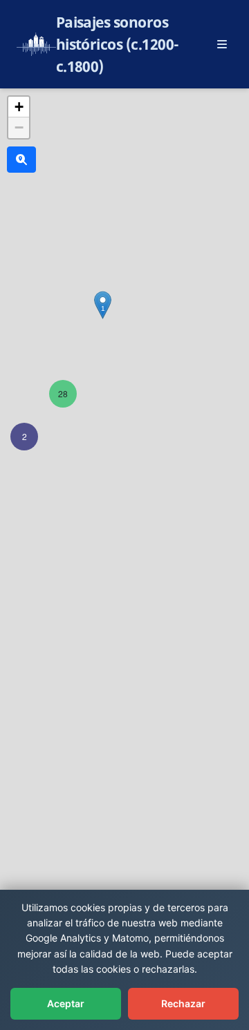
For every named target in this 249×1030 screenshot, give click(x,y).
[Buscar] (21, 159)
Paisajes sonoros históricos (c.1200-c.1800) (117, 44)
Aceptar (65, 1003)
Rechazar (183, 1003)
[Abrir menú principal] (222, 44)
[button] (24, 436)
